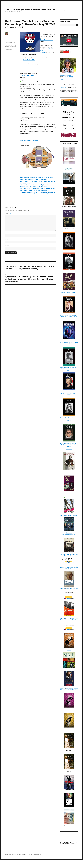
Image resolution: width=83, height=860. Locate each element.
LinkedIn (61, 79)
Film (6, 43)
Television (7, 46)
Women (6, 49)
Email (6, 239)
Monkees (13, 43)
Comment (8, 213)
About (57, 10)
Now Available (69, 449)
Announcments (8, 41)
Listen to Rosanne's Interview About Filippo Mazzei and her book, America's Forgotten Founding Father (69, 567)
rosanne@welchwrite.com (65, 75)
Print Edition (63, 515)
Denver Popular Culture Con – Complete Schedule (32, 137)
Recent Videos (74, 10)
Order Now (69, 650)
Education (12, 42)
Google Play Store (73, 619)
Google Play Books (73, 515)
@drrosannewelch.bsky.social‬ (69, 78)
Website (7, 245)
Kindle (67, 515)
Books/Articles (65, 10)
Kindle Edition (69, 554)
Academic (7, 39)
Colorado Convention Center (27, 75)
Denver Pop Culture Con (46, 39)
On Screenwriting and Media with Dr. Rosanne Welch (30, 10)
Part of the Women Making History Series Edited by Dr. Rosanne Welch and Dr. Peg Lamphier (68, 317)
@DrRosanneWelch (69, 76)
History (8, 43)
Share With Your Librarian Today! (69, 534)
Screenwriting (8, 45)
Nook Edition (70, 555)
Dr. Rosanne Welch (9, 36)
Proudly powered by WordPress (34, 854)
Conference (7, 42)
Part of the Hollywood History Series (68, 292)
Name (6, 233)
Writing (10, 49)
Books (13, 41)
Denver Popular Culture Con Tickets (29, 140)
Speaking (13, 45)
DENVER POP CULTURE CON (27, 70)
